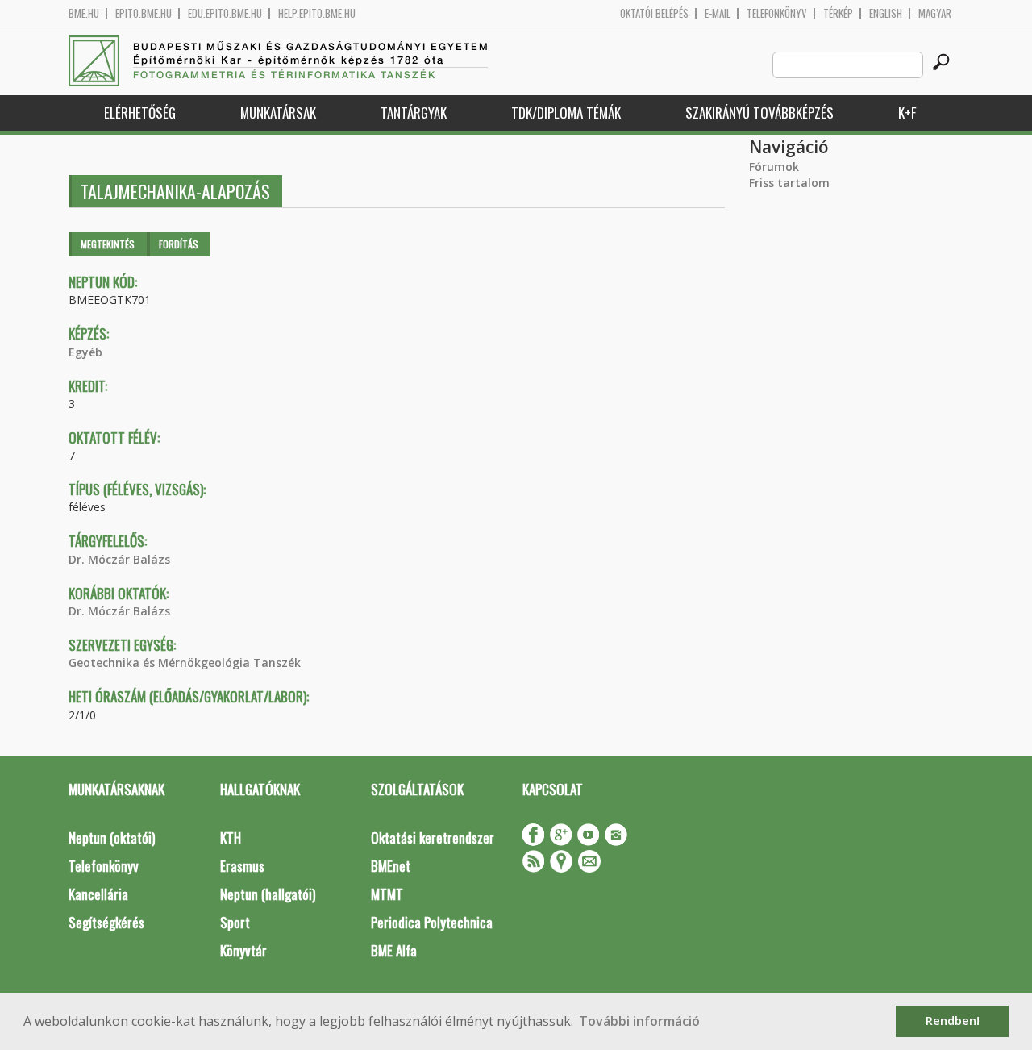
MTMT (387, 894)
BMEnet (390, 866)
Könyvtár (243, 950)
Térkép (838, 13)
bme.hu (84, 13)
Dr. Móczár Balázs (119, 559)
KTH (230, 837)
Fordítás (178, 244)
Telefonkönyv (777, 13)
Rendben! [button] (953, 1020)
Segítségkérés (106, 922)
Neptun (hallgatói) (267, 894)
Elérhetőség (140, 112)
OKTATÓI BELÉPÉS (654, 13)
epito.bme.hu (143, 13)
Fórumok (774, 166)
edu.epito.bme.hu (225, 13)
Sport (235, 922)
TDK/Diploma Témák (566, 112)
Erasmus (242, 866)
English (885, 13)
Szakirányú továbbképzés (759, 112)
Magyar (934, 13)
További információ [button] (639, 1021)
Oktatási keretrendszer (432, 837)
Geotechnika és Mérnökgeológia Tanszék (185, 662)
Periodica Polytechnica (432, 922)
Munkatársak (278, 112)
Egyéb (85, 352)
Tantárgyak (414, 112)
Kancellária (98, 894)
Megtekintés (108, 244)
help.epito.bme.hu (317, 13)
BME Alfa (394, 950)
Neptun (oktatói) (112, 837)
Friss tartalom (789, 182)
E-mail (717, 13)
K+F (907, 112)
